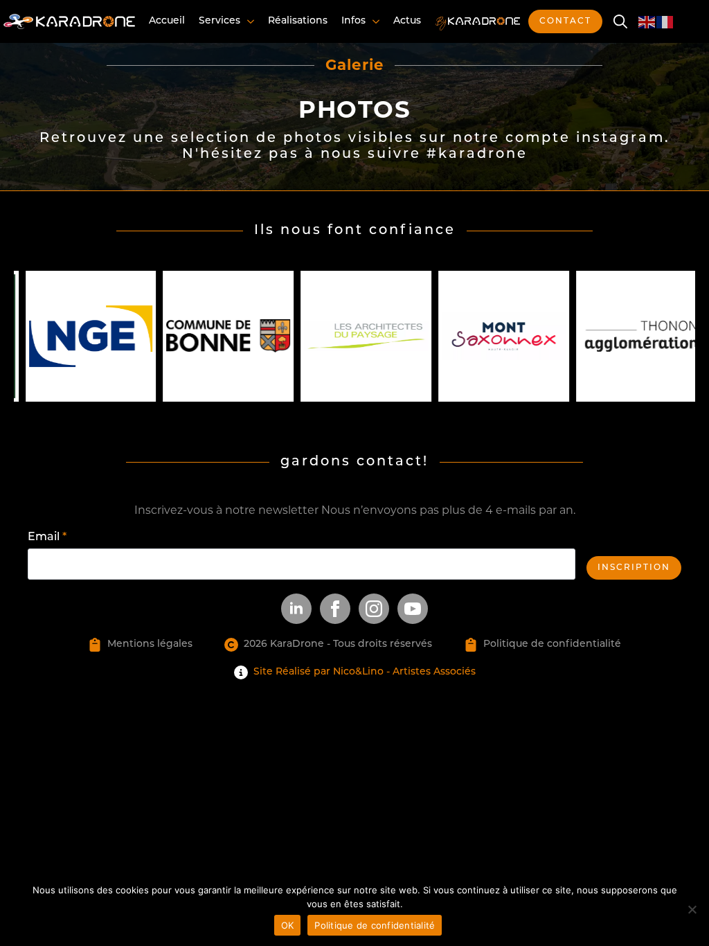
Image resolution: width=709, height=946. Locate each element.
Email (47, 537)
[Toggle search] (620, 21)
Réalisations (297, 21)
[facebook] (335, 609)
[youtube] (412, 609)
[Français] (665, 21)
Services (219, 21)
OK (287, 925)
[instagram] (374, 609)
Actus (407, 21)
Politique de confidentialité (374, 925)
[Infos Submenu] (374, 21)
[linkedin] (296, 609)
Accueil (167, 21)
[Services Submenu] (249, 21)
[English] (647, 21)
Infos (353, 21)
